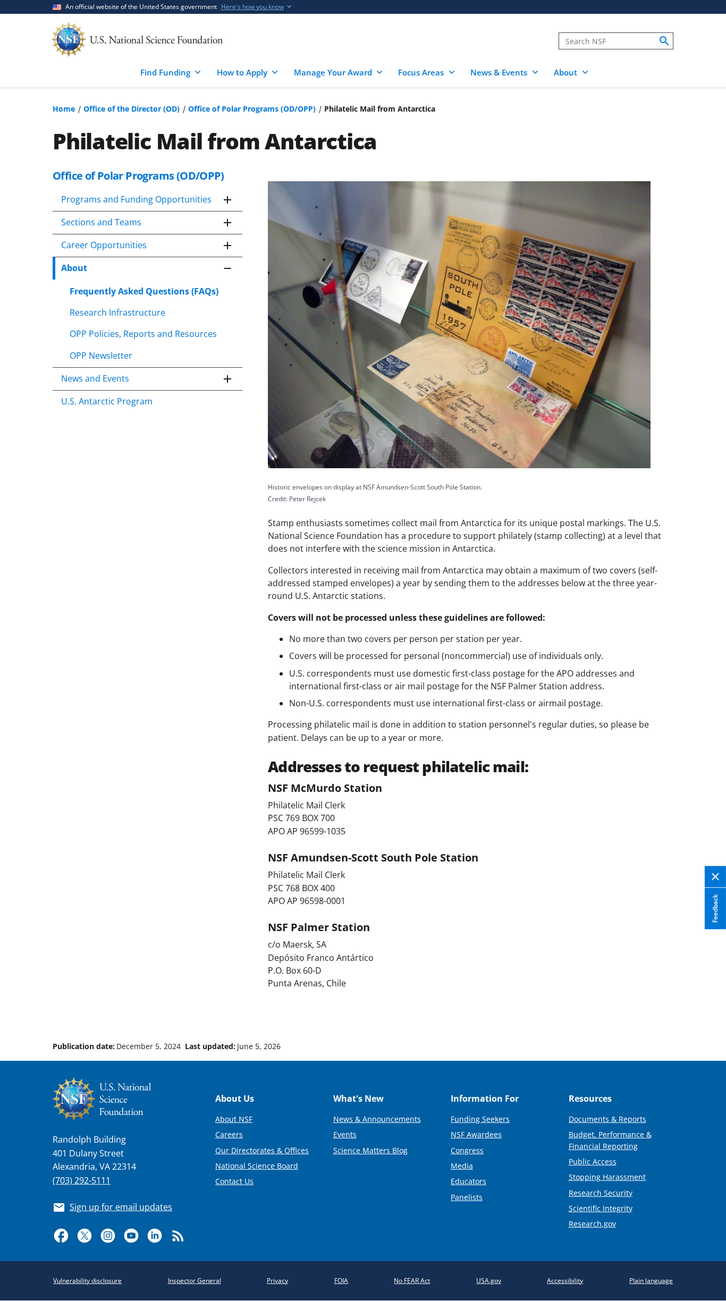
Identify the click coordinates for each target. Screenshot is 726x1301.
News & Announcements (377, 1119)
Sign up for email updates (121, 1207)
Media (462, 1166)
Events (345, 1134)
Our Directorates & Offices (262, 1150)
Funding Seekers (480, 1119)
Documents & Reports (607, 1119)
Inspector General (194, 1280)
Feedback (715, 908)
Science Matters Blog (370, 1150)
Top (703, 1006)
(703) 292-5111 (82, 1180)
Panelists (467, 1197)
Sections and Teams (101, 222)
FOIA (341, 1280)
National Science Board (256, 1166)
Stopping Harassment (607, 1177)
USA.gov (488, 1280)
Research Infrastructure (117, 312)
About (74, 268)
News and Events (95, 378)
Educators (468, 1181)
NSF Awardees (476, 1134)
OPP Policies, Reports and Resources (143, 334)
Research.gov (592, 1224)
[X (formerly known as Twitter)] (84, 1235)
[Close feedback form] (715, 877)
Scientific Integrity (600, 1208)
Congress (467, 1150)
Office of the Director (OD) (131, 109)
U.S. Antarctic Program (107, 401)
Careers (229, 1134)
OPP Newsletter (101, 355)
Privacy (277, 1280)
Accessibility (565, 1280)
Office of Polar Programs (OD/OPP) (252, 109)
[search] (664, 41)
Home (64, 109)
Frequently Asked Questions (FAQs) (144, 291)
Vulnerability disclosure (87, 1280)
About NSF (233, 1119)
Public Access (593, 1161)
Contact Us (234, 1181)
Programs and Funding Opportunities (136, 199)
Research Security (600, 1193)
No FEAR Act (412, 1280)
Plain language (651, 1280)
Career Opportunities (104, 245)
